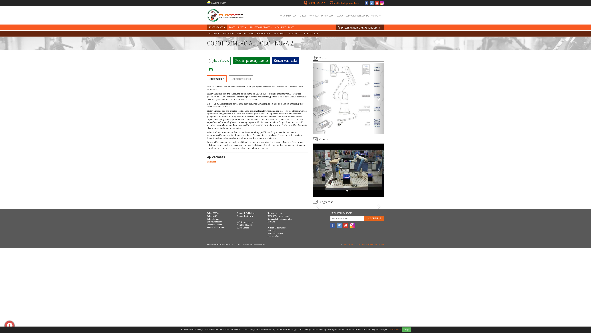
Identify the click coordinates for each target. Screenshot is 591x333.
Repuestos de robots (261, 27)
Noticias (302, 16)
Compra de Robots (245, 225)
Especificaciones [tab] (241, 78)
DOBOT (240, 33)
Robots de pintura (245, 216)
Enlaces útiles (273, 236)
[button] (216, 3)
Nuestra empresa (288, 16)
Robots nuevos (237, 27)
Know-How (314, 16)
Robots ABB (212, 216)
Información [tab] (216, 78)
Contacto (376, 16)
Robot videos (327, 16)
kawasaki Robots (214, 225)
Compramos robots (285, 27)
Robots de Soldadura (246, 213)
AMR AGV (227, 33)
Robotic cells (311, 33)
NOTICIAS (213, 33)
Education (211, 162)
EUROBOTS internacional (357, 16)
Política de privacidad (276, 228)
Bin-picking (279, 33)
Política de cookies (275, 233)
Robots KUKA (213, 213)
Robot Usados (243, 228)
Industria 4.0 (294, 33)
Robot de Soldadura (259, 33)
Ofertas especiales (245, 222)
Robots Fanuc (213, 219)
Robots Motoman (214, 222)
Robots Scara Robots (216, 227)
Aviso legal (272, 231)
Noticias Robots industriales (279, 219)
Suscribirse (374, 218)
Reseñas (339, 16)
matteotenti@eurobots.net (347, 3)
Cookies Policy (395, 330)
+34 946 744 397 (316, 3)
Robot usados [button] (216, 27)
